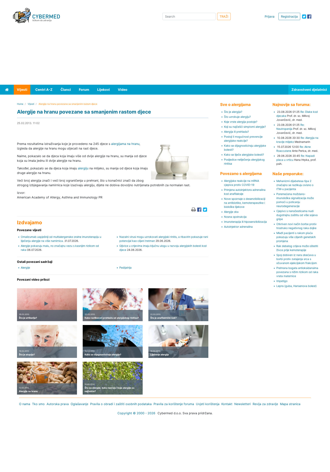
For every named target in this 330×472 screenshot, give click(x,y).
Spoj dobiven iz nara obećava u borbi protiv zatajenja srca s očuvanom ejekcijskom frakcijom (296, 259)
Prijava (269, 16)
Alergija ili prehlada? (236, 131)
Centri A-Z (44, 90)
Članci (66, 90)
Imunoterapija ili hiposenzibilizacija (245, 221)
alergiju (83, 168)
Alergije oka (231, 211)
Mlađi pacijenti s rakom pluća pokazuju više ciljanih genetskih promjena (296, 237)
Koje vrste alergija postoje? (240, 121)
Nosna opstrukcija (235, 216)
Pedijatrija (125, 267)
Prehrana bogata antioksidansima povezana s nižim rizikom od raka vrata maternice (297, 272)
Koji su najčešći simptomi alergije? (245, 126)
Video (122, 90)
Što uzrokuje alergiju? (237, 116)
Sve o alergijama (235, 104)
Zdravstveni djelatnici (309, 90)
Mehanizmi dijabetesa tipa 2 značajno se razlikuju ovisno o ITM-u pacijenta (294, 185)
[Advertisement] (165, 56)
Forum (84, 90)
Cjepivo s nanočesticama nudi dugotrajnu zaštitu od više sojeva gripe (297, 215)
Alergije (25, 267)
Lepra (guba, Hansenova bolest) (296, 286)
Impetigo (281, 281)
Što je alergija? (233, 111)
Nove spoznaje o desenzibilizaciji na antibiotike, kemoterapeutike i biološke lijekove (244, 202)
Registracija (289, 16)
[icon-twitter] (304, 16)
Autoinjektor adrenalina (238, 226)
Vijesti (22, 90)
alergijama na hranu (125, 144)
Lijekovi (103, 90)
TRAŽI (224, 16)
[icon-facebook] (309, 16)
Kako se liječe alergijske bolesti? (244, 154)
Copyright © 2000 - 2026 (136, 413)
